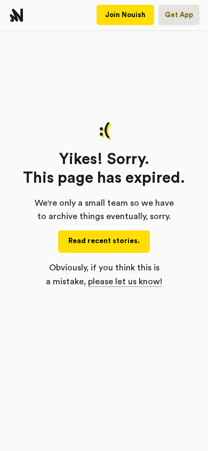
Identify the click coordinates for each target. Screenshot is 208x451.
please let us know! (125, 281)
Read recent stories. (104, 241)
